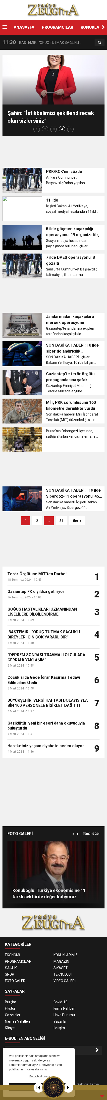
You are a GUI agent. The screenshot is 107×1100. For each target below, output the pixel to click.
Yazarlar (60, 1021)
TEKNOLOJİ (63, 974)
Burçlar (10, 1002)
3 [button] (53, 129)
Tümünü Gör (91, 834)
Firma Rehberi (64, 1008)
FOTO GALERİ (15, 981)
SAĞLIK (11, 968)
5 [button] (70, 129)
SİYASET (61, 968)
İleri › (77, 521)
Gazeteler (12, 1015)
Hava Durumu (64, 1015)
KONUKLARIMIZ (66, 955)
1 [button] (37, 129)
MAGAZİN (61, 961)
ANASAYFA (24, 27)
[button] (103, 27)
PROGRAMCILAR (57, 27)
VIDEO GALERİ (65, 981)
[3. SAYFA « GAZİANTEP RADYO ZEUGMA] (53, 10)
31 (61, 521)
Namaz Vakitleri (17, 1021)
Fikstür (10, 1008)
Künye (10, 1028)
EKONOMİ (12, 955)
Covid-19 (60, 1002)
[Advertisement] (54, 150)
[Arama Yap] (99, 43)
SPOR (9, 974)
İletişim (59, 1028)
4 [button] (62, 129)
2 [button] (45, 129)
